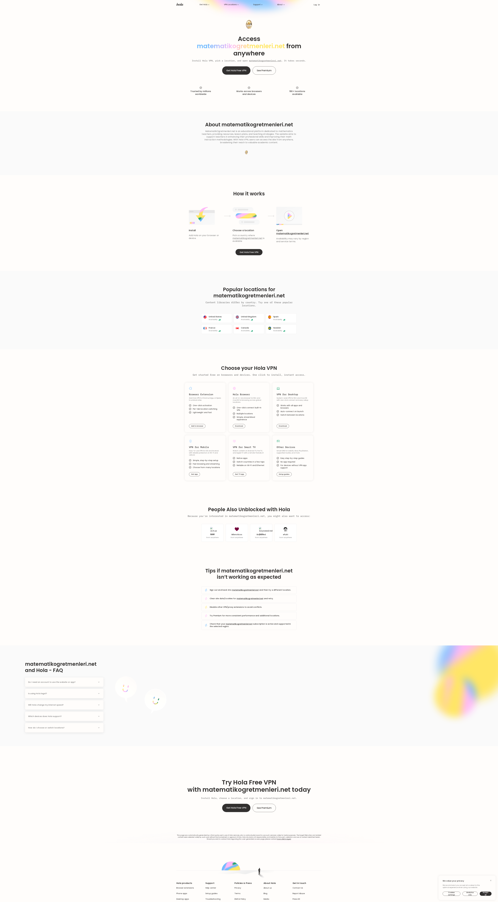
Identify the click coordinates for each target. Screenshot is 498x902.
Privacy (237, 888)
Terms (237, 893)
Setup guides (284, 474)
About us (268, 888)
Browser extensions (185, 888)
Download (239, 426)
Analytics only (470, 894)
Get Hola (203, 4)
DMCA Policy (240, 899)
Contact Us (298, 888)
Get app (194, 474)
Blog (265, 893)
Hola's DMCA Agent (284, 839)
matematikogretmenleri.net (265, 60)
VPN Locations (230, 4)
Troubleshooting (212, 899)
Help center (210, 888)
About (280, 4)
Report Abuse (299, 893)
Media (266, 899)
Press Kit (296, 899)
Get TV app (239, 474)
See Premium (264, 70)
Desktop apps (182, 899)
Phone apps (181, 893)
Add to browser (197, 426)
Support (257, 4)
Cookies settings (451, 894)
